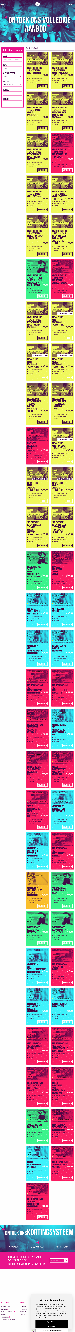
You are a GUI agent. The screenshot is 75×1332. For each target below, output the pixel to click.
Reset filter (19, 50)
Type (5, 64)
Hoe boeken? (23, 1309)
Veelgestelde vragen (7, 1312)
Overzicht (23, 1306)
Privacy (3, 1314)
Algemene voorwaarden (8, 1319)
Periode (6, 89)
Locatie (6, 99)
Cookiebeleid (5, 1317)
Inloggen (70, 4)
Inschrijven (66, 1260)
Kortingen (23, 1312)
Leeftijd (6, 81)
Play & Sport (37, 4)
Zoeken (5, 56)
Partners (4, 1309)
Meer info (41, 86)
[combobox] (12, 93)
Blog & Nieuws (5, 1306)
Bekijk (68, 338)
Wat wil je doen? (9, 73)
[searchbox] (4, 93)
